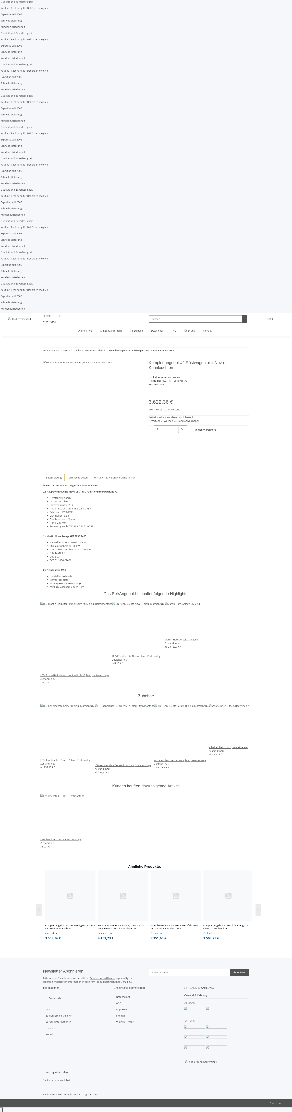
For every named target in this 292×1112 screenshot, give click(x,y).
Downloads (157, 330)
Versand (175, 409)
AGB (118, 1003)
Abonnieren (239, 972)
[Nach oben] (1, 1109)
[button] (255, 319)
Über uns (189, 330)
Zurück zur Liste (51, 350)
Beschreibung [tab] (54, 477)
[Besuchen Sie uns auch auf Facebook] (45, 1084)
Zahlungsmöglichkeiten (59, 1015)
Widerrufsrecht (124, 1021)
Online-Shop (85, 330)
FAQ (174, 330)
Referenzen (136, 330)
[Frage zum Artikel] (157, 395)
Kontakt (207, 330)
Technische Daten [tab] (77, 477)
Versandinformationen (58, 1021)
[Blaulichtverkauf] (19, 319)
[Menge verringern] (151, 429)
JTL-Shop (285, 1103)
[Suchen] (244, 319)
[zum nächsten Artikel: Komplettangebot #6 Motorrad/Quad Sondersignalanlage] (183, 351)
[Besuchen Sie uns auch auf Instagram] (45, 1088)
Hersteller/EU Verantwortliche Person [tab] (114, 477)
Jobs (48, 1009)
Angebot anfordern (111, 330)
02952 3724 (49, 322)
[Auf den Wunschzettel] (151, 395)
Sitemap (121, 1015)
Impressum (122, 1009)
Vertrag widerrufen (57, 1072)
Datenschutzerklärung (102, 978)
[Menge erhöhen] (181, 436)
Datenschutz (123, 996)
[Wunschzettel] (260, 319)
